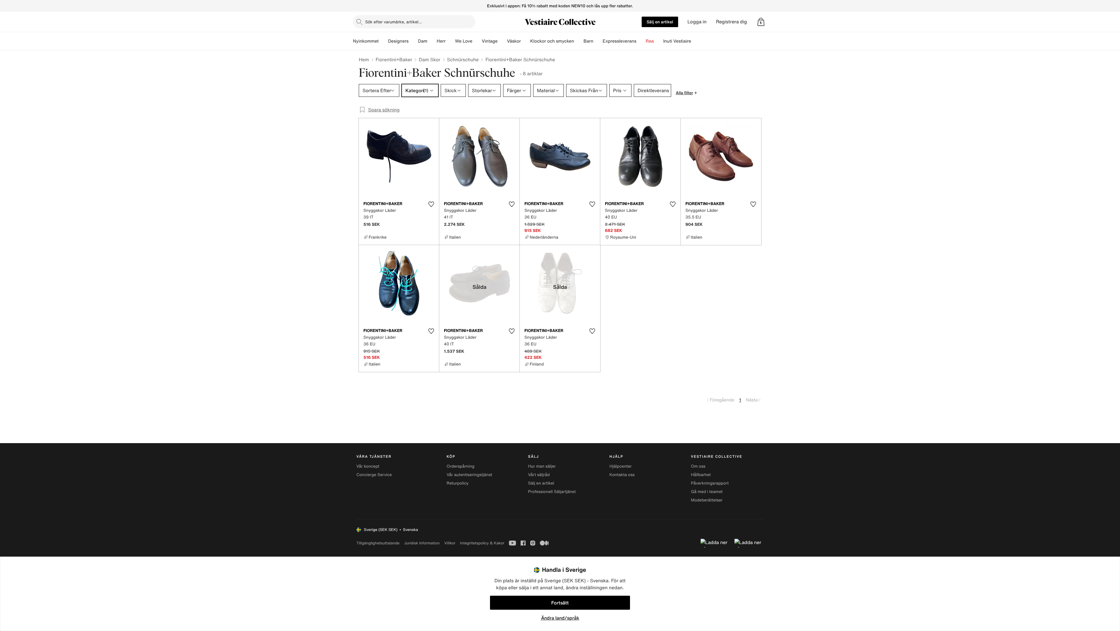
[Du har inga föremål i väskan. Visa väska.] (761, 22)
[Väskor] (525, 41)
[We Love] (477, 41)
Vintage (490, 41)
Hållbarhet (701, 475)
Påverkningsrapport (710, 483)
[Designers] (413, 41)
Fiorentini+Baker (394, 59)
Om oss (698, 466)
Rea (650, 41)
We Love (464, 41)
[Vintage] (502, 41)
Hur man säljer (542, 466)
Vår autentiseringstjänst (469, 475)
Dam (422, 41)
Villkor (449, 543)
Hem (364, 59)
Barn (588, 41)
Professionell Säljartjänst (552, 492)
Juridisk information (422, 543)
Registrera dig (731, 22)
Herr (441, 41)
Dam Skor (429, 59)
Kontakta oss (622, 475)
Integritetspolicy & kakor (482, 543)
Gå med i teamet (707, 492)
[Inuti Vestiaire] (696, 41)
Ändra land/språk (560, 617)
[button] (761, 22)
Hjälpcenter (621, 466)
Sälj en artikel (660, 22)
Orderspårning (460, 466)
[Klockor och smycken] (578, 41)
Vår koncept (367, 466)
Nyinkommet (366, 41)
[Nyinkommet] (383, 41)
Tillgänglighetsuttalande (378, 543)
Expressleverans (619, 41)
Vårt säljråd (539, 475)
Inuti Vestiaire (677, 41)
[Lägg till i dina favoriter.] (431, 204)
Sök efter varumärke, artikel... (393, 22)
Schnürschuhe (463, 59)
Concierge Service (374, 475)
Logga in (697, 22)
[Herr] (450, 41)
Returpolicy (457, 483)
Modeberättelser (707, 500)
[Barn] (598, 41)
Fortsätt (560, 602)
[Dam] (432, 41)
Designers (398, 41)
